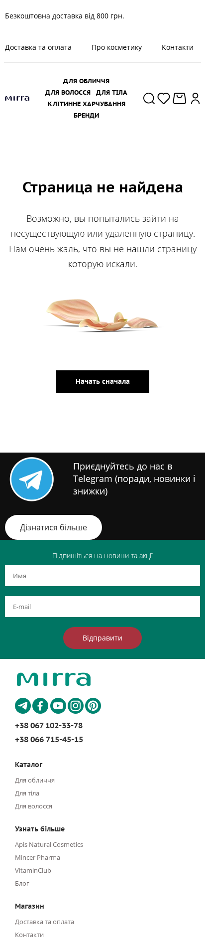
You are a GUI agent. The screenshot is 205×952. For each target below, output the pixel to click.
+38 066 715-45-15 (49, 739)
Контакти (178, 47)
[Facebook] (40, 706)
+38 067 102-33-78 (49, 725)
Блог (22, 883)
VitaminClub (33, 870)
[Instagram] (76, 706)
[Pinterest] (93, 706)
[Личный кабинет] (195, 98)
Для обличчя (35, 780)
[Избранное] (163, 98)
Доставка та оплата (44, 921)
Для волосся (33, 805)
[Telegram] (23, 706)
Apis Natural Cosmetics (49, 844)
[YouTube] (58, 706)
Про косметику (117, 47)
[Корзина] (181, 98)
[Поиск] (149, 98)
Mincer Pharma (37, 857)
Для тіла (27, 793)
